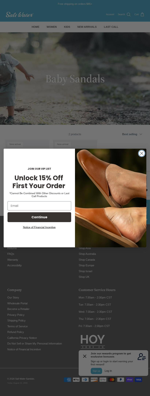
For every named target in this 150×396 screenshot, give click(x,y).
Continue (39, 217)
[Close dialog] (141, 153)
